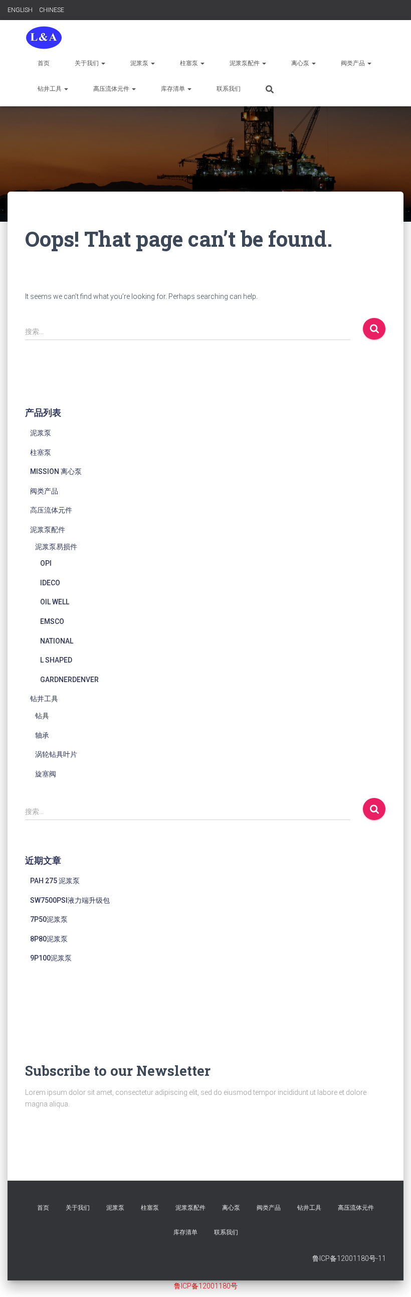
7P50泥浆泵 (49, 919)
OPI (46, 563)
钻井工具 (50, 88)
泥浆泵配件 (245, 63)
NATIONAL (56, 641)
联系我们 (229, 88)
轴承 (42, 735)
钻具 (42, 716)
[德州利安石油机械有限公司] (44, 37)
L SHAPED (56, 660)
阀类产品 (353, 63)
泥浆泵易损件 (56, 547)
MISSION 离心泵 (56, 471)
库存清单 (173, 88)
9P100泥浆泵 (51, 958)
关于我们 (87, 63)
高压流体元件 (112, 88)
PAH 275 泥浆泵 (55, 881)
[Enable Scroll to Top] (391, 1276)
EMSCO (52, 621)
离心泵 (301, 63)
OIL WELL (54, 602)
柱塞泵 (189, 63)
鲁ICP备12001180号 (206, 1286)
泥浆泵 (140, 63)
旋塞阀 (45, 774)
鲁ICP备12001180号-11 (349, 1258)
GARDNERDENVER (69, 680)
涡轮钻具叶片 (56, 754)
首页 (44, 63)
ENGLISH (20, 10)
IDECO (50, 583)
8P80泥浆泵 (49, 939)
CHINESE (51, 10)
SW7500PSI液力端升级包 (70, 900)
